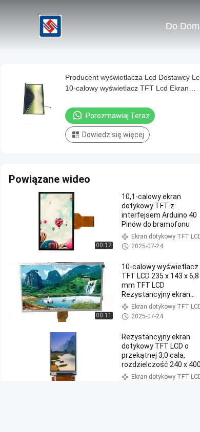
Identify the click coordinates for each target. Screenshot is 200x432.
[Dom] (50, 25)
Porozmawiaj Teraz (118, 116)
